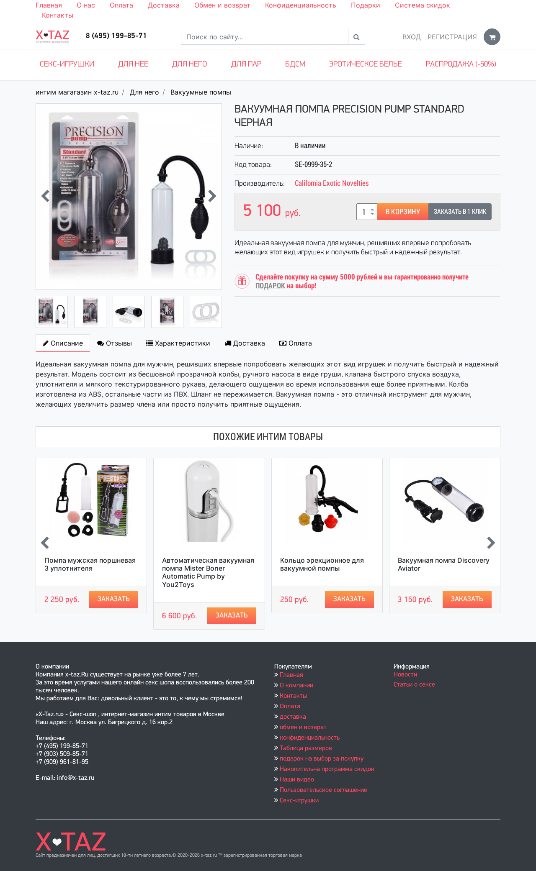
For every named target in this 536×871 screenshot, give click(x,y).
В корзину (403, 211)
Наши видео (297, 779)
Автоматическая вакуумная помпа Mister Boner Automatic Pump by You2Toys (208, 572)
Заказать (114, 599)
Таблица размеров (306, 748)
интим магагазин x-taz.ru (77, 92)
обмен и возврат (303, 727)
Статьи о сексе (414, 684)
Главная (49, 5)
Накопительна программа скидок (327, 769)
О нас (86, 5)
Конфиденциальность (300, 5)
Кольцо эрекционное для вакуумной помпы (322, 564)
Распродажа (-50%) (461, 65)
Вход (411, 37)
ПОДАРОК (270, 285)
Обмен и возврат (222, 5)
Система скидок (422, 5)
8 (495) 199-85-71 (116, 36)
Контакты (57, 15)
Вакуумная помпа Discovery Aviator (444, 564)
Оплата (121, 5)
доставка (293, 717)
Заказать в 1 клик (460, 211)
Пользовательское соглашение (323, 790)
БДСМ (295, 65)
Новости (405, 674)
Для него (189, 65)
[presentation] (45, 196)
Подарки (365, 5)
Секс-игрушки (67, 65)
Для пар (246, 65)
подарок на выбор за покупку (321, 759)
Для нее (133, 65)
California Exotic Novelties (332, 183)
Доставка (164, 5)
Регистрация (452, 37)
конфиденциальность (310, 738)
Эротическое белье (365, 65)
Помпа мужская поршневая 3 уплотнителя (90, 564)
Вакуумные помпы (200, 92)
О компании (296, 685)
